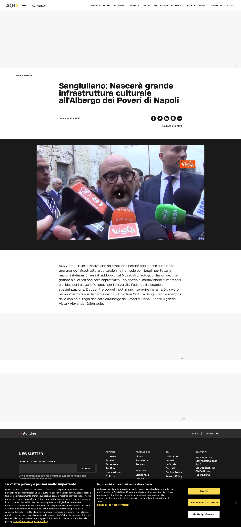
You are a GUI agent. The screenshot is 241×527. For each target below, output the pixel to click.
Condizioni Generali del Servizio (35, 478)
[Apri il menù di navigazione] (24, 6)
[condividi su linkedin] (166, 118)
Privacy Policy (174, 476)
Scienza (176, 6)
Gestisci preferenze (203, 514)
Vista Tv (28, 75)
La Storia (171, 464)
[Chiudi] (235, 502)
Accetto (204, 491)
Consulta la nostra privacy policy (30, 521)
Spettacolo (218, 6)
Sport (230, 6)
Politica (134, 6)
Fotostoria (142, 460)
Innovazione (149, 6)
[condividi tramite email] (173, 118)
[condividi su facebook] (153, 118)
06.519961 (205, 474)
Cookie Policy (174, 472)
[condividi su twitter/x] (160, 118)
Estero (107, 6)
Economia (120, 6)
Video (139, 456)
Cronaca (94, 6)
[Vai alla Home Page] (11, 6)
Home (18, 75)
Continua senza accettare (204, 502)
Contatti (171, 468)
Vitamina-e (143, 474)
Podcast (141, 464)
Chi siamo (172, 456)
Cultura (203, 6)
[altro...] (179, 118)
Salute (164, 6)
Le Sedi (170, 460)
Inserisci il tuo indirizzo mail (38, 461)
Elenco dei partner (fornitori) (113, 504)
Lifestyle (189, 6)
